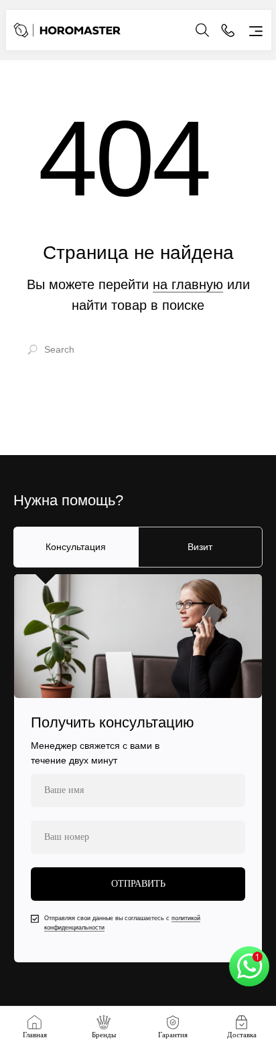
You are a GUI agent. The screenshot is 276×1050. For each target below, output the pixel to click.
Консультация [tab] (76, 546)
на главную (188, 284)
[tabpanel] (138, 768)
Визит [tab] (200, 546)
